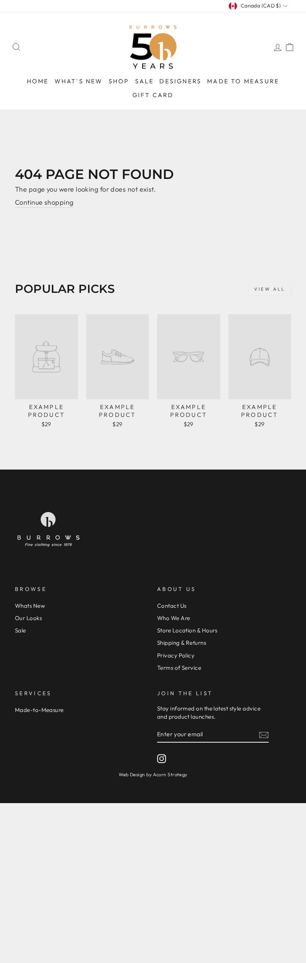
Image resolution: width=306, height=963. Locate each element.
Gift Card (153, 95)
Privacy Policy (175, 655)
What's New (78, 81)
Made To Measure (243, 81)
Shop (119, 81)
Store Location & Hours (187, 630)
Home (38, 81)
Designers (180, 81)
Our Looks (28, 618)
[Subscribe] (264, 735)
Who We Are (173, 618)
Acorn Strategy (170, 774)
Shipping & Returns (181, 642)
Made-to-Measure (39, 709)
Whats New (30, 605)
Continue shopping (44, 202)
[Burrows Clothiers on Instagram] (161, 758)
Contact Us (172, 605)
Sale (144, 81)
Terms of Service (179, 667)
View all (269, 289)
